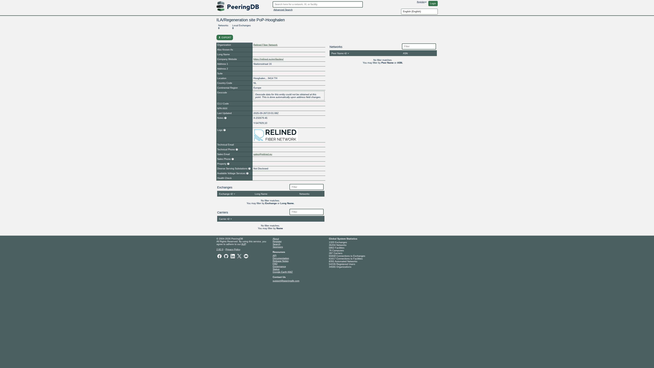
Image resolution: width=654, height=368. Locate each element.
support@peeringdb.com (286, 280)
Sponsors (278, 247)
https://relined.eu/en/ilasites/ (268, 59)
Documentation (281, 258)
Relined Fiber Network (265, 44)
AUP (243, 244)
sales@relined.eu (262, 154)
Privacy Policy (232, 249)
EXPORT (224, 37)
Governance (279, 266)
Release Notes (281, 261)
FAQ (275, 263)
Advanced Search (283, 9)
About (276, 238)
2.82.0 (219, 249)
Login (433, 3)
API (274, 255)
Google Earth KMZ (283, 272)
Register (421, 2)
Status (276, 269)
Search (276, 244)
